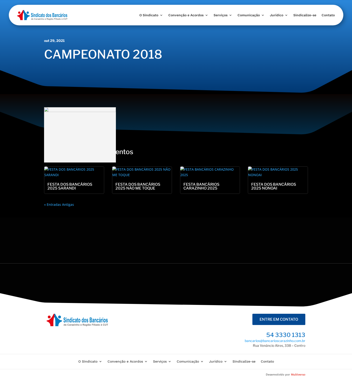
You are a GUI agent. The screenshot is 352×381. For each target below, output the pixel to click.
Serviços (220, 15)
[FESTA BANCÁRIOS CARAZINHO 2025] (210, 172)
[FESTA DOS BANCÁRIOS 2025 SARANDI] (74, 172)
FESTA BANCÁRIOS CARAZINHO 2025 (201, 186)
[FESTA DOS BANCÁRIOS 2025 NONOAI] (278, 172)
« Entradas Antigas (59, 204)
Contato (328, 15)
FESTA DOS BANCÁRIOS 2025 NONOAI (273, 186)
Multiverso (298, 374)
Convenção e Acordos (186, 15)
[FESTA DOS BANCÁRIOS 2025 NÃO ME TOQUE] (142, 172)
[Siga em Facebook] (217, 282)
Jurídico (276, 15)
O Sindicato (148, 15)
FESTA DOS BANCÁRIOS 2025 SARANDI (69, 186)
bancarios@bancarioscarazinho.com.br (275, 341)
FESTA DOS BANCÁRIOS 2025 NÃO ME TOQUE (137, 186)
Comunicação (249, 15)
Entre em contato (279, 319)
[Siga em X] (234, 282)
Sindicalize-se (304, 15)
